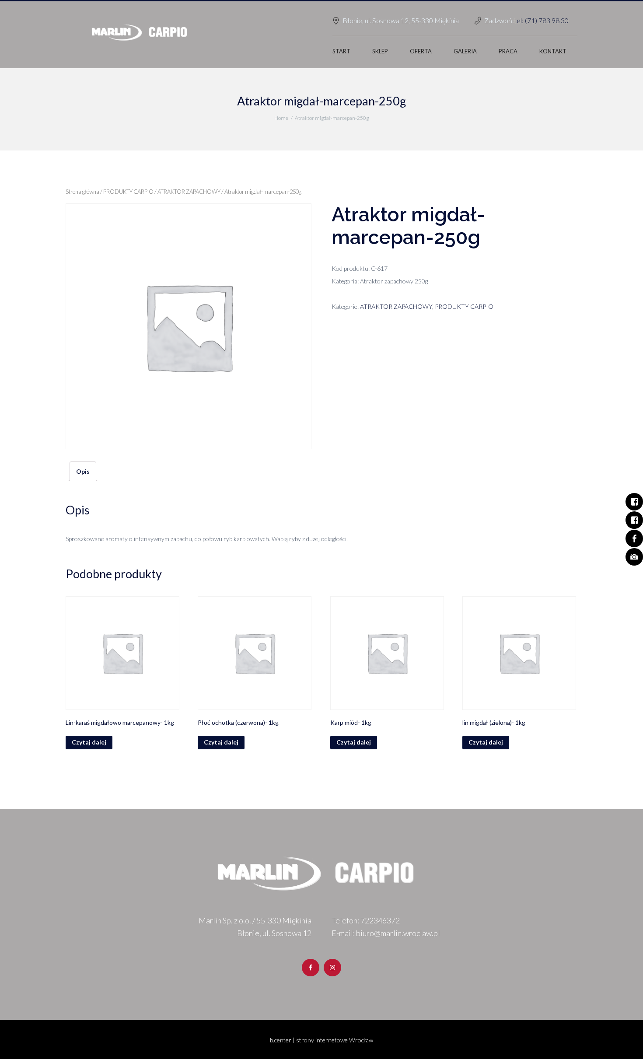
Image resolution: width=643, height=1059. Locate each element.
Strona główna (82, 191)
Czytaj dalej (89, 742)
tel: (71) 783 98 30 (541, 20)
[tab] (83, 471)
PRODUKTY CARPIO (128, 191)
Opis (83, 471)
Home (281, 118)
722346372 (380, 920)
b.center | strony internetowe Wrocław (321, 1040)
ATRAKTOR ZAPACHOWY (188, 191)
